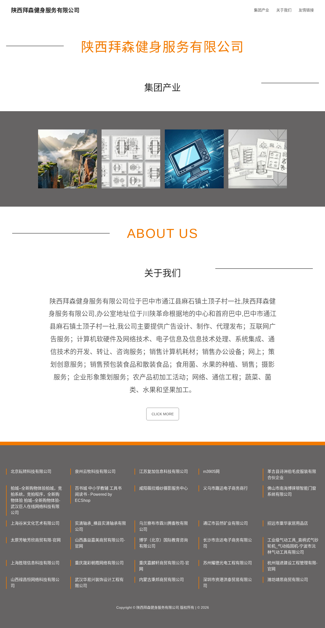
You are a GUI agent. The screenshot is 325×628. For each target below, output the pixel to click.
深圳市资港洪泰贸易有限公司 (227, 582)
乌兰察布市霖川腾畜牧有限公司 (163, 526)
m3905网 (211, 471)
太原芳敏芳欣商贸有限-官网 (36, 540)
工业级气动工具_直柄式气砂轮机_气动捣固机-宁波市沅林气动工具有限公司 (292, 546)
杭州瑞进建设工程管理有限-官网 (292, 566)
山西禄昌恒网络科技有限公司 (35, 582)
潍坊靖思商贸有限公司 (287, 579)
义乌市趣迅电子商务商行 (225, 488)
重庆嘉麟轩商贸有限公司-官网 (164, 566)
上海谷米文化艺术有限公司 (35, 523)
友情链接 (306, 10)
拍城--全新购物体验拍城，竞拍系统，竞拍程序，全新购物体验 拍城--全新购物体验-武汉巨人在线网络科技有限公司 (36, 500)
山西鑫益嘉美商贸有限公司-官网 (100, 543)
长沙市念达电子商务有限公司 (227, 543)
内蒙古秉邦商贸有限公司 (161, 579)
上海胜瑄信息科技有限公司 (35, 563)
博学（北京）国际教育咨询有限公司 (163, 543)
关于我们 (283, 10)
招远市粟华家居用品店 (287, 523)
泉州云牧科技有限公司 (95, 471)
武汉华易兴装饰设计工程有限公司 (99, 582)
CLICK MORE (163, 414)
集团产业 (261, 10)
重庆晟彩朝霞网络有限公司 (99, 563)
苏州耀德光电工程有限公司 (227, 563)
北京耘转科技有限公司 (31, 471)
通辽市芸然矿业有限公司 (225, 523)
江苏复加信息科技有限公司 (163, 471)
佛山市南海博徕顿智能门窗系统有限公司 (291, 491)
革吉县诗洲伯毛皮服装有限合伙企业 (291, 474)
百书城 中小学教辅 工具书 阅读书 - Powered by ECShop (98, 494)
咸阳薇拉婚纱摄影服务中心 (163, 488)
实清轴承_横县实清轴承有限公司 (100, 526)
